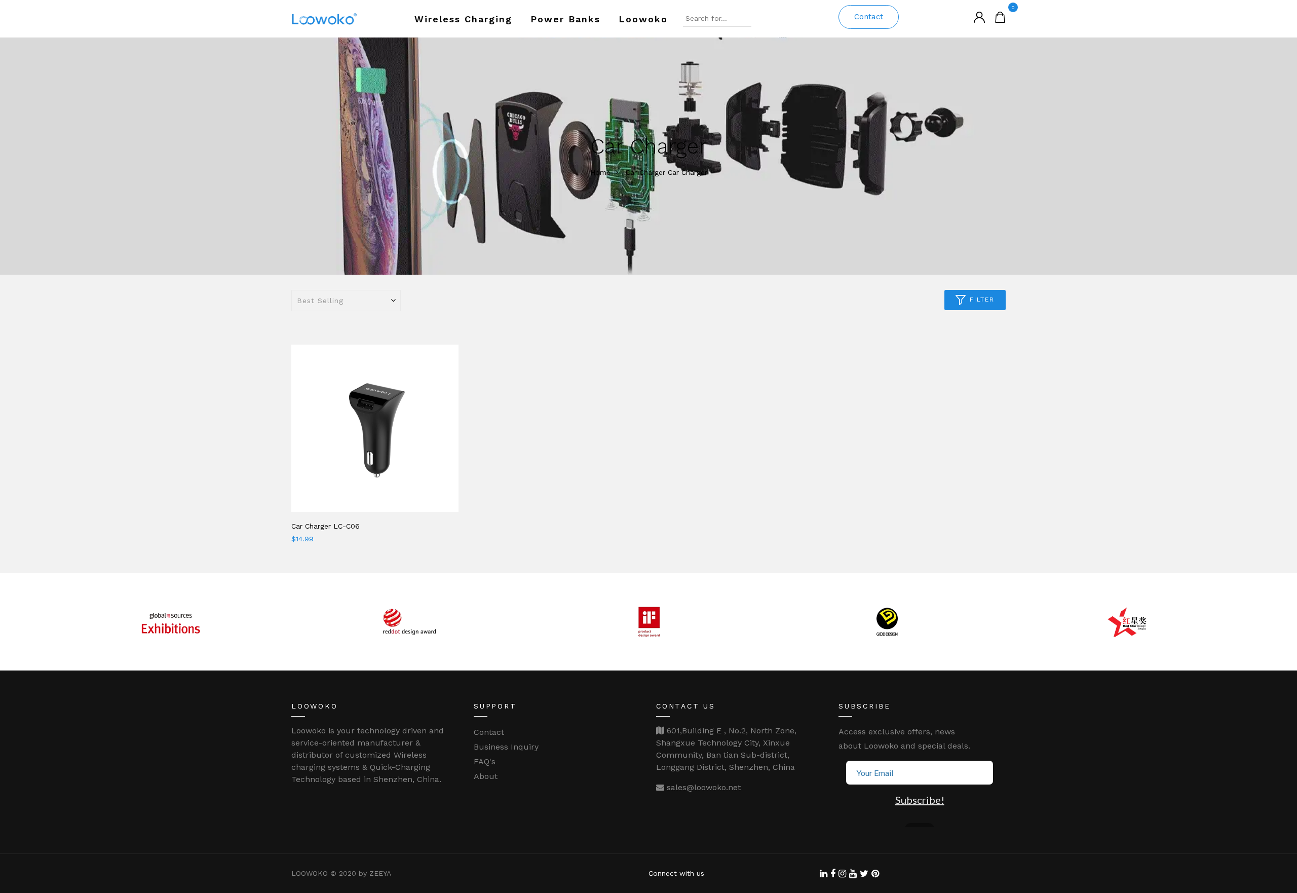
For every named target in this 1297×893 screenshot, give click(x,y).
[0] (1000, 16)
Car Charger (645, 172)
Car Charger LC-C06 (325, 526)
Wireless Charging (463, 19)
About (486, 776)
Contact (868, 16)
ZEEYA (380, 873)
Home (600, 172)
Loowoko (643, 19)
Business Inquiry (506, 747)
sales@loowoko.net (702, 787)
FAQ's (484, 761)
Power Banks (565, 19)
